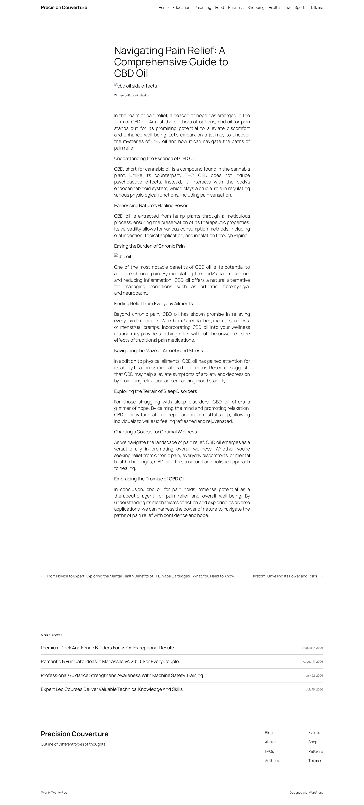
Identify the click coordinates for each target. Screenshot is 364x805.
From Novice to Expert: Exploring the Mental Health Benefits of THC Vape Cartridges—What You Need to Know (140, 575)
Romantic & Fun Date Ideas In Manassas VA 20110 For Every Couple (110, 661)
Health (144, 95)
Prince (132, 95)
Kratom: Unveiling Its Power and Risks (285, 575)
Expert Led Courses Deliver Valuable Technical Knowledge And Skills (112, 689)
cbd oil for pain (234, 122)
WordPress (316, 792)
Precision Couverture (64, 7)
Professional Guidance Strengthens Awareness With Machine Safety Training (122, 675)
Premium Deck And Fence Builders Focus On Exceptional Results (108, 647)
